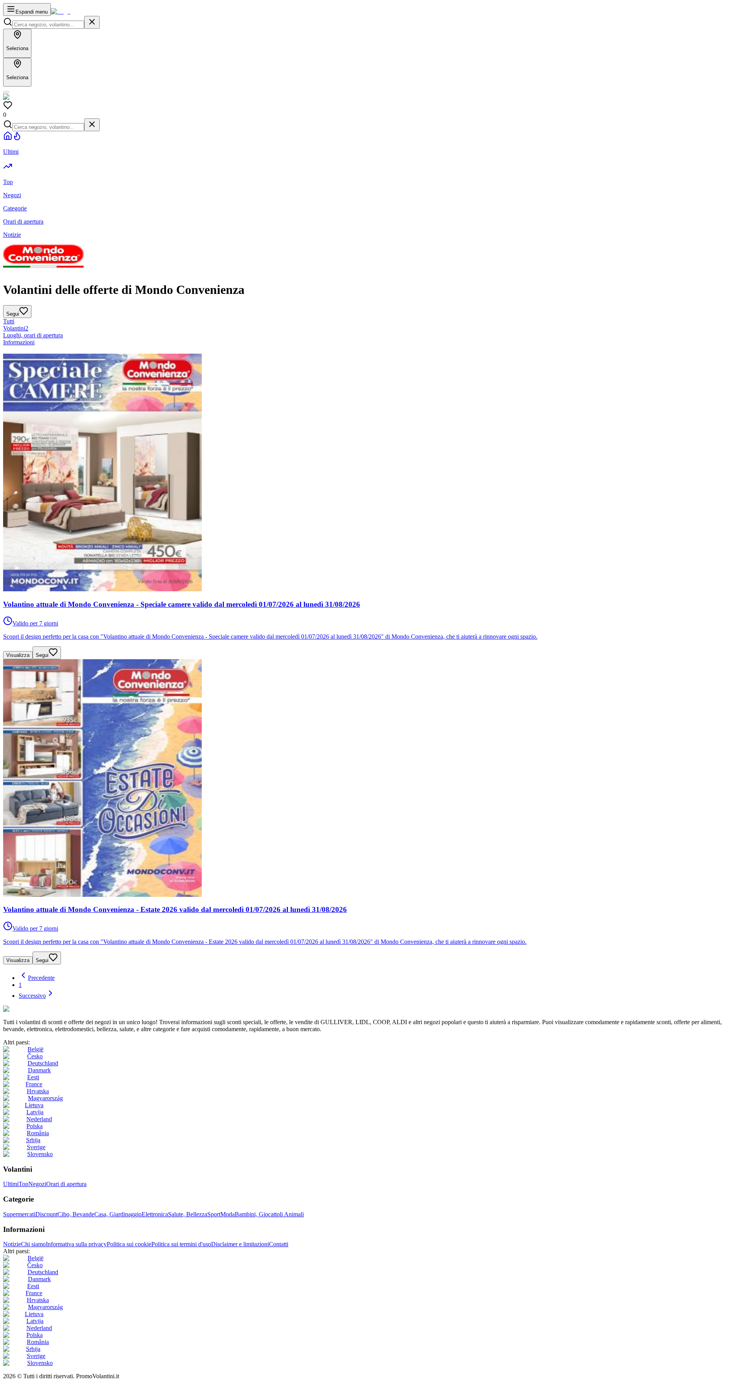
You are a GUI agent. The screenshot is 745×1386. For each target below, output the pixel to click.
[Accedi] (6, 92)
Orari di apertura (66, 1184)
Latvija (34, 1112)
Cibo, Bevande (75, 1214)
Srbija (33, 1140)
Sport (213, 1214)
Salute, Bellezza (187, 1214)
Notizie (12, 1244)
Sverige (36, 1147)
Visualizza (17, 655)
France (34, 1084)
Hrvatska (38, 1091)
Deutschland (43, 1063)
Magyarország (45, 1098)
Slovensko (40, 1154)
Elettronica (155, 1214)
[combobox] (48, 25)
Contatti (278, 1244)
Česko (35, 1056)
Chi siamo (33, 1244)
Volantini (15, 328)
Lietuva (34, 1105)
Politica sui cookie (129, 1244)
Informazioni (19, 342)
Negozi (37, 1184)
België (35, 1049)
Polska (34, 1126)
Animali (294, 1214)
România (38, 1133)
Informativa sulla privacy (76, 1244)
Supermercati (19, 1214)
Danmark (39, 1070)
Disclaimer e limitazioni (240, 1244)
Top (23, 1184)
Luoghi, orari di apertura (33, 335)
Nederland (39, 1119)
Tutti (8, 321)
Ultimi (11, 1184)
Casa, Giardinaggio (118, 1214)
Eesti (33, 1077)
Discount (46, 1214)
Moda (227, 1214)
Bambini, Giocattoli (259, 1214)
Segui (42, 655)
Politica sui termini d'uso (181, 1244)
